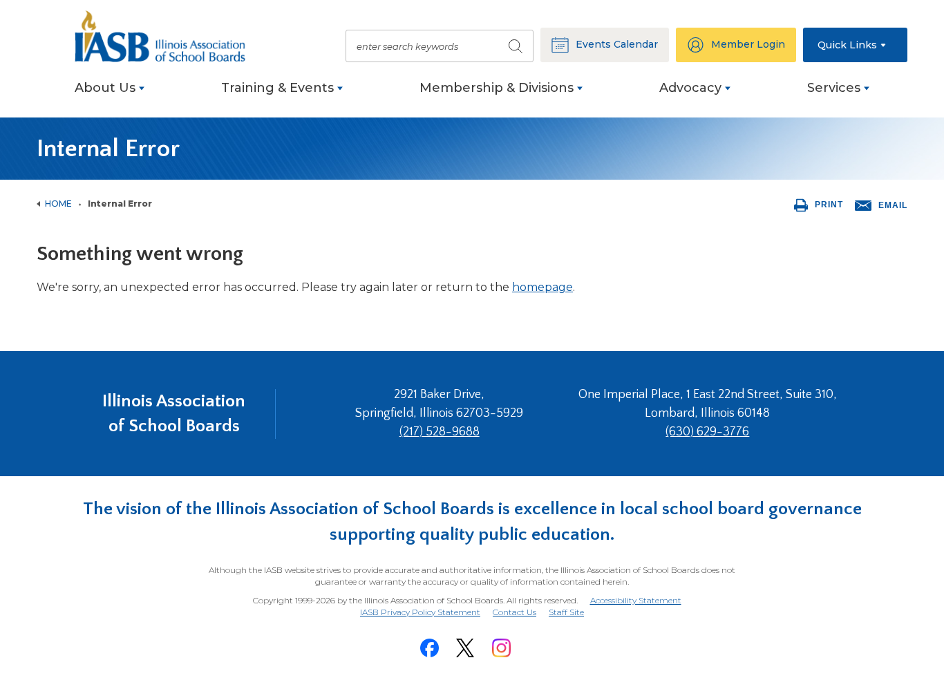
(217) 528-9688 (439, 432)
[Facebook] (429, 648)
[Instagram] (501, 648)
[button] (855, 45)
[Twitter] (465, 648)
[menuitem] (109, 95)
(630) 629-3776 (707, 432)
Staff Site (566, 613)
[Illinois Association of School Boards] (168, 36)
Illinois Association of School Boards (173, 413)
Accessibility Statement (635, 600)
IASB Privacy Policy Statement (420, 612)
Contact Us (514, 612)
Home (58, 203)
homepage (542, 287)
